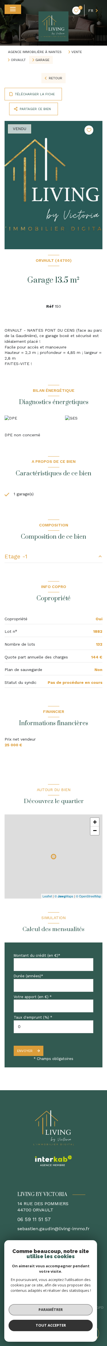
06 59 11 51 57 (34, 1219)
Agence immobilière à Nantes (35, 52)
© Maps (63, 896)
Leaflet (47, 896)
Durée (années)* (28, 976)
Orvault (18, 60)
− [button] (95, 830)
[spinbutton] (53, 1026)
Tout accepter (51, 1325)
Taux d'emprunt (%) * (33, 1017)
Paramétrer (51, 1309)
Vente (76, 52)
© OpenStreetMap (88, 896)
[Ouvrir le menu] (13, 9)
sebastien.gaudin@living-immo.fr (53, 1228)
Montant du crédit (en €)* (37, 955)
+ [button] (95, 822)
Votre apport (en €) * (33, 997)
